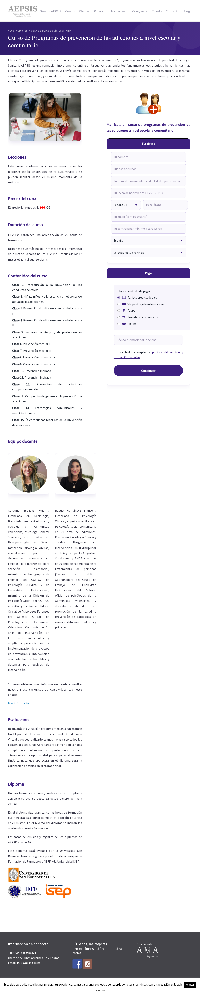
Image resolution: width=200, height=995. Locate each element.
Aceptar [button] (190, 984)
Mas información (19, 703)
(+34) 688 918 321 (24, 953)
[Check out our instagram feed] (87, 964)
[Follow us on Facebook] (77, 964)
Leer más (100, 990)
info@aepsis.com (28, 963)
